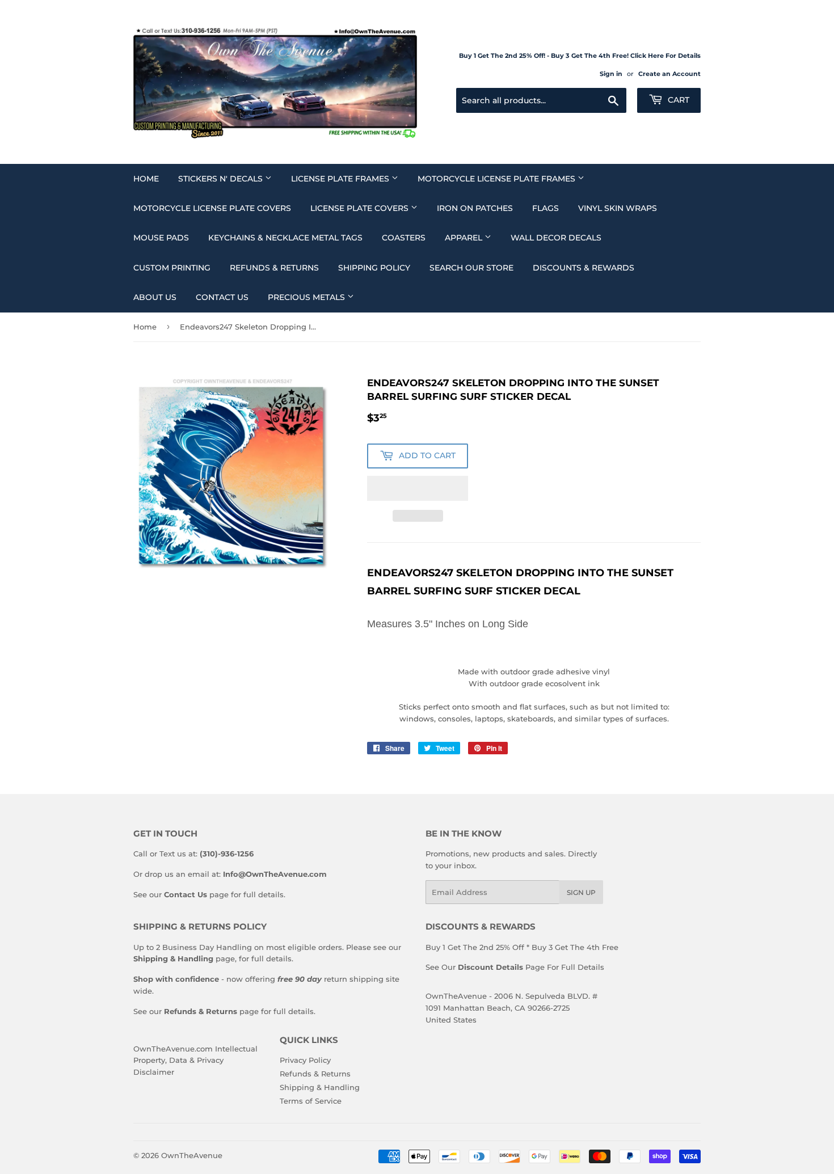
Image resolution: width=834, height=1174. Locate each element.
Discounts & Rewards (583, 268)
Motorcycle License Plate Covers (212, 208)
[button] (417, 488)
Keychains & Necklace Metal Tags (285, 238)
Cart (677, 100)
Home (146, 179)
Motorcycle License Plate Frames (498, 179)
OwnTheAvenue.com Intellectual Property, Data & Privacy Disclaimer (195, 1060)
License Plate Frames (341, 179)
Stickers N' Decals (221, 179)
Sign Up (581, 892)
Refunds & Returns (274, 268)
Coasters (404, 238)
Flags (545, 208)
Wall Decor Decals (556, 238)
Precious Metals (307, 297)
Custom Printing (171, 268)
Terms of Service (311, 1100)
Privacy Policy (305, 1060)
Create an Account (669, 74)
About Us (154, 297)
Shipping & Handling (320, 1087)
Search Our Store (471, 268)
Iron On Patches (475, 208)
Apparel (465, 238)
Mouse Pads (161, 238)
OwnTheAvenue (191, 1155)
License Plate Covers (360, 208)
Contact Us (222, 297)
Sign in (611, 74)
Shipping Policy (374, 268)
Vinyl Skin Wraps (617, 208)
